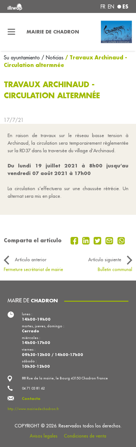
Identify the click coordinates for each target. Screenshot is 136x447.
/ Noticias (52, 57)
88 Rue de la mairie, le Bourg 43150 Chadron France (65, 378)
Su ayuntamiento (22, 57)
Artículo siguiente (104, 260)
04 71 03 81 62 (33, 388)
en (111, 6)
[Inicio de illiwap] (30, 6)
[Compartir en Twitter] (98, 240)
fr (103, 6)
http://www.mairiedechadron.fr (33, 409)
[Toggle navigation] (11, 32)
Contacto (31, 398)
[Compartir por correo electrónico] (110, 240)
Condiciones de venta (85, 436)
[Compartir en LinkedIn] (87, 240)
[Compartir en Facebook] (75, 240)
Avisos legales (44, 436)
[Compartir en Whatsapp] (121, 240)
